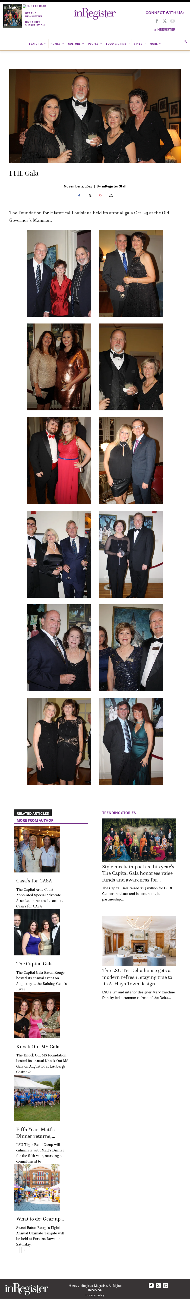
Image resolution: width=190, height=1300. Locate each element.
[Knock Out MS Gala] (37, 1015)
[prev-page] (17, 1250)
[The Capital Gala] (37, 932)
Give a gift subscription (35, 23)
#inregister (164, 29)
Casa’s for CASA (34, 881)
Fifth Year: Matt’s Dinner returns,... (35, 1132)
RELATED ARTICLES (33, 813)
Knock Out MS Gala (38, 1046)
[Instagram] (173, 21)
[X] (89, 195)
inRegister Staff (114, 186)
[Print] (111, 195)
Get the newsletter (33, 14)
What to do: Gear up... (40, 1219)
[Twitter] (165, 21)
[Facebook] (157, 21)
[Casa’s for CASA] (37, 849)
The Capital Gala (34, 964)
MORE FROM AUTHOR (35, 820)
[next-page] (24, 1250)
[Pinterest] (100, 195)
